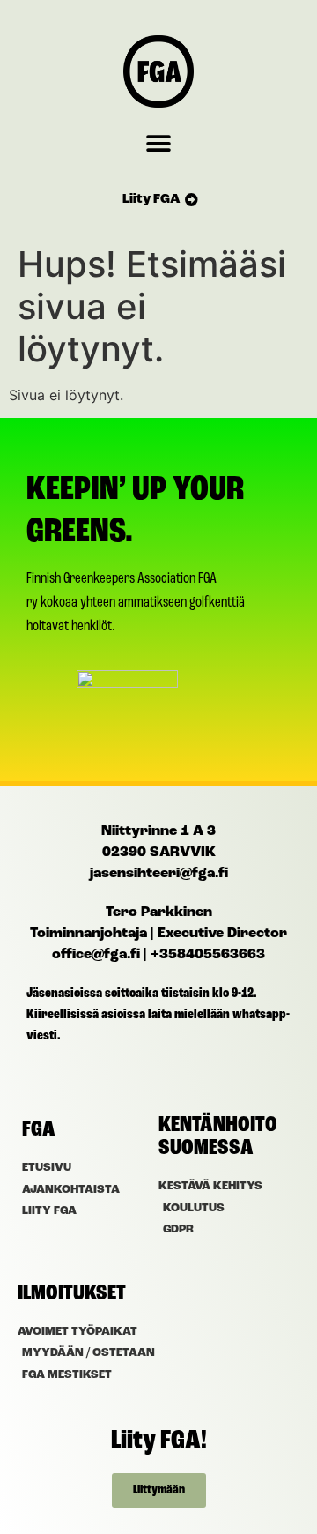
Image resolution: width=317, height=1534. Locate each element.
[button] (159, 143)
